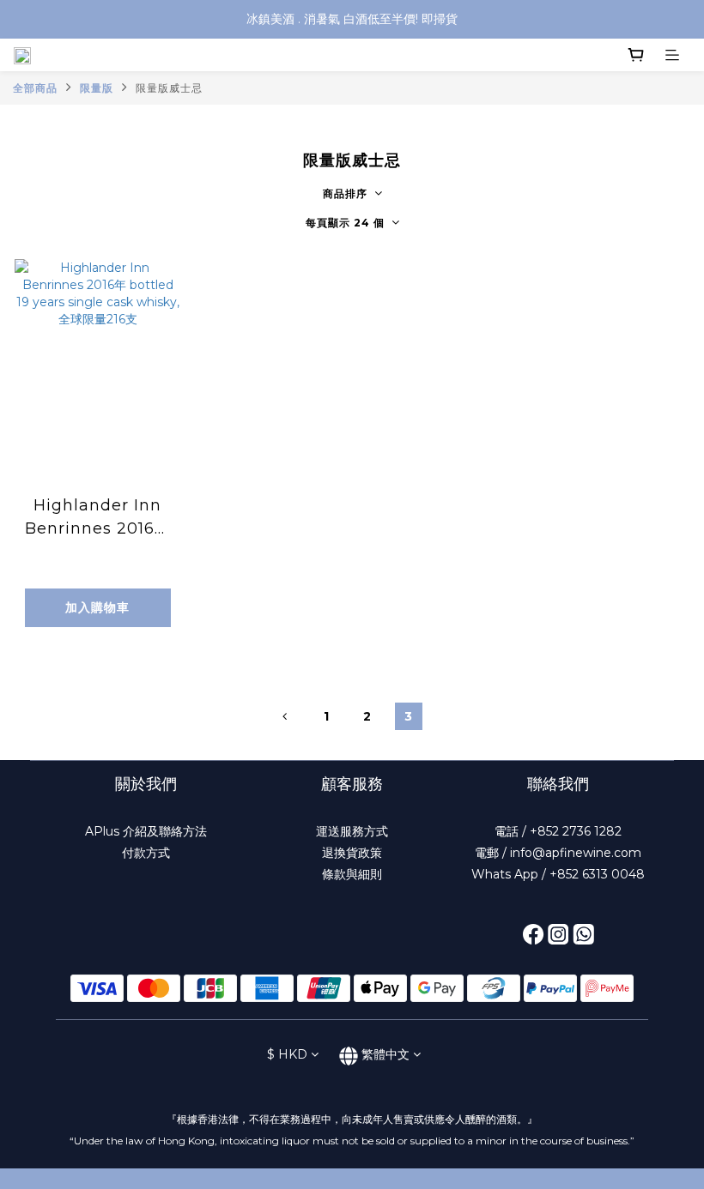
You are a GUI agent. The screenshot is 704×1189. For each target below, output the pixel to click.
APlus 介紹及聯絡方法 (146, 831)
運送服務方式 (352, 831)
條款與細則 (352, 874)
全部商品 (35, 87)
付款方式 (146, 852)
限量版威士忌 (169, 87)
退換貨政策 (352, 852)
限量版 (96, 87)
